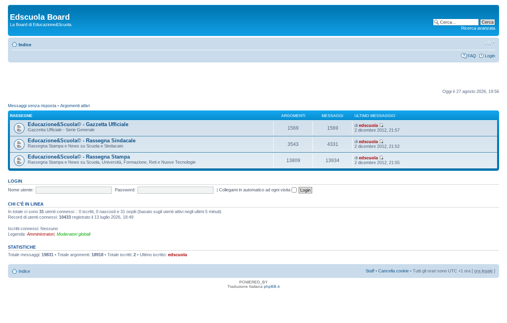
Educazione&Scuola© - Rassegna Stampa (79, 157)
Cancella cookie (393, 270)
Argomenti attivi (75, 105)
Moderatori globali (73, 234)
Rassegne (21, 115)
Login (490, 55)
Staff (370, 270)
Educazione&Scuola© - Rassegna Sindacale (81, 141)
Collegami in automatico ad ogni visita (255, 189)
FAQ (471, 55)
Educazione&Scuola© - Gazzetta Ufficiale (78, 124)
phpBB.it (272, 286)
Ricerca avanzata (478, 28)
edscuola (368, 125)
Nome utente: (21, 189)
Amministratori (40, 234)
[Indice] (14, 9)
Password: (125, 189)
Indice (25, 44)
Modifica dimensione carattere (489, 43)
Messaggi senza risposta (32, 105)
